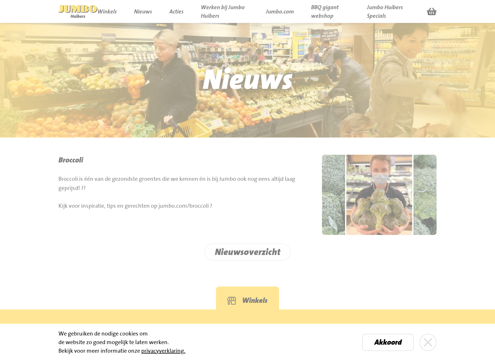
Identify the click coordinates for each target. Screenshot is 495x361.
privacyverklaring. (163, 351)
